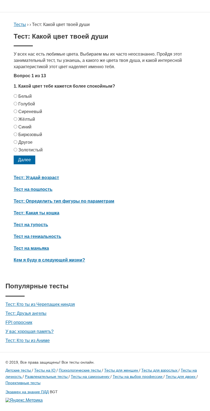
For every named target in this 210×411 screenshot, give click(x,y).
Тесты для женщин (121, 370)
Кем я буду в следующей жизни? (49, 260)
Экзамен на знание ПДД (27, 392)
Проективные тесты (22, 383)
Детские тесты (18, 370)
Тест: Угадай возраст (36, 177)
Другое (25, 142)
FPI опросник (18, 322)
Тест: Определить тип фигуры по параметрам (64, 201)
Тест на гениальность (37, 236)
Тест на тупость (31, 224)
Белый (25, 96)
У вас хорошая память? (29, 331)
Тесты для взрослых (160, 370)
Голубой (26, 104)
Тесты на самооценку (90, 376)
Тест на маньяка (31, 248)
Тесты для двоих (181, 376)
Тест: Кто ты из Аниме (27, 340)
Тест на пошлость (33, 189)
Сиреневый (30, 111)
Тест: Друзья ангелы (25, 313)
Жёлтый (26, 119)
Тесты (20, 24)
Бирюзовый (30, 134)
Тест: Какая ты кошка (36, 213)
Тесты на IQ (45, 370)
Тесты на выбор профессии (138, 376)
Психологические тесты (80, 370)
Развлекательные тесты (47, 376)
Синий (24, 127)
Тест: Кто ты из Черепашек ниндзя (40, 304)
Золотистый (30, 150)
